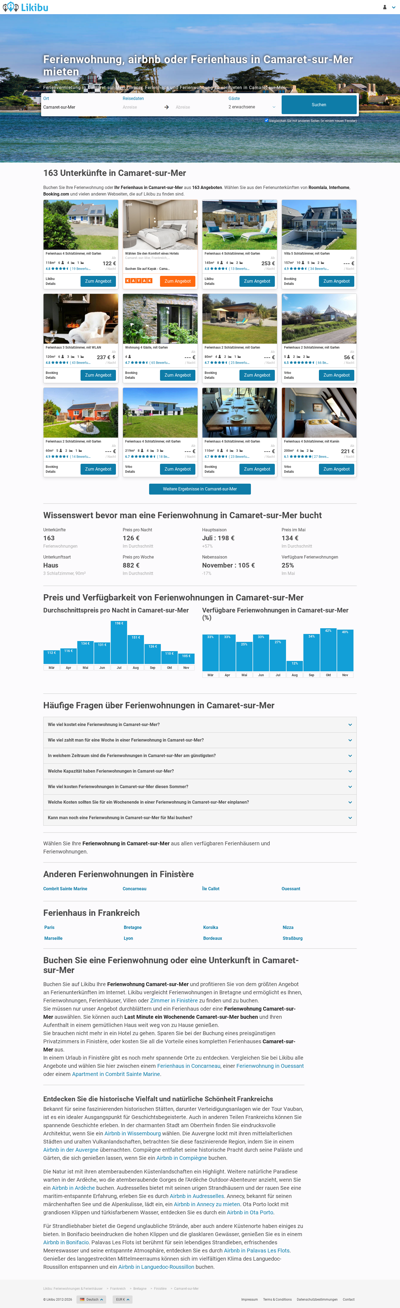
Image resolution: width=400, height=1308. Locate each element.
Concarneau (134, 888)
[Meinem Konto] (389, 7)
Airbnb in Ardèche (73, 1188)
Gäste (234, 98)
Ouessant (291, 888)
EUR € (120, 1299)
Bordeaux (212, 938)
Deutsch (93, 1299)
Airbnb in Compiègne (181, 1158)
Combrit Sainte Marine (65, 888)
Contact (349, 1299)
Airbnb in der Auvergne (71, 1150)
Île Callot (210, 888)
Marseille (53, 938)
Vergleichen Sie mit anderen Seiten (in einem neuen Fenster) (312, 121)
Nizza (288, 927)
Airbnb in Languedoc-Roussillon (156, 1267)
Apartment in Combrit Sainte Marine (116, 1074)
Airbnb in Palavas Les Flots (257, 1250)
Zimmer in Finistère (174, 1000)
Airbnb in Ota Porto (250, 1212)
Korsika (210, 927)
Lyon (128, 938)
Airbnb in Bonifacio (66, 1242)
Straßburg (293, 938)
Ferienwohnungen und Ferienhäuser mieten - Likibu (25, 6)
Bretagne (133, 927)
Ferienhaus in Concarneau (188, 1066)
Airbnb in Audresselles (197, 1196)
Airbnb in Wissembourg (132, 1133)
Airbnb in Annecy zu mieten (207, 1204)
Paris (49, 927)
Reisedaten (133, 98)
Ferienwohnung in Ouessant (270, 1066)
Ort (46, 98)
